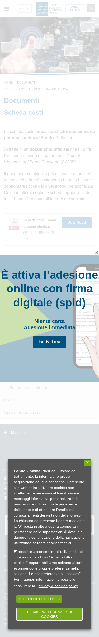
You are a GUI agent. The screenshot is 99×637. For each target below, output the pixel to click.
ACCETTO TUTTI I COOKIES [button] (39, 599)
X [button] (87, 463)
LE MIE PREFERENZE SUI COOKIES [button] (49, 614)
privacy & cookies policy (58, 586)
